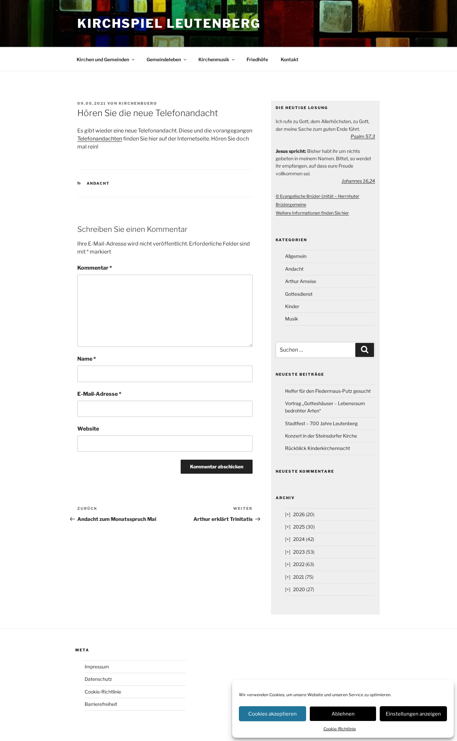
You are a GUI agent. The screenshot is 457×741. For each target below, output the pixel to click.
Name (86, 359)
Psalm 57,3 (363, 136)
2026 (299, 514)
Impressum (97, 666)
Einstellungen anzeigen (413, 714)
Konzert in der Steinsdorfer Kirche (321, 436)
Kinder (292, 306)
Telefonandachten (99, 138)
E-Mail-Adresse (99, 394)
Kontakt (289, 59)
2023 (299, 552)
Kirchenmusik (213, 59)
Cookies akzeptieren (272, 714)
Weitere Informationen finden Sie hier (312, 212)
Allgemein (295, 256)
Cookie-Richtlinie (340, 728)
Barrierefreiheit (101, 704)
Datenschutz (98, 679)
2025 (299, 527)
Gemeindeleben (164, 59)
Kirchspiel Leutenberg (168, 23)
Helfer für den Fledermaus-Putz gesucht (328, 391)
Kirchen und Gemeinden (103, 59)
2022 (298, 564)
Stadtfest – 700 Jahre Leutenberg (321, 423)
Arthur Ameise (300, 281)
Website (88, 429)
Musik (291, 318)
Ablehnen (343, 714)
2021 (298, 577)
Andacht (98, 183)
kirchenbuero (138, 103)
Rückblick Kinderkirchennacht (317, 448)
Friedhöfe (257, 59)
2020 (299, 589)
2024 (299, 539)
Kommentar (94, 268)
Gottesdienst (298, 294)
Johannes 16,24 (358, 181)
